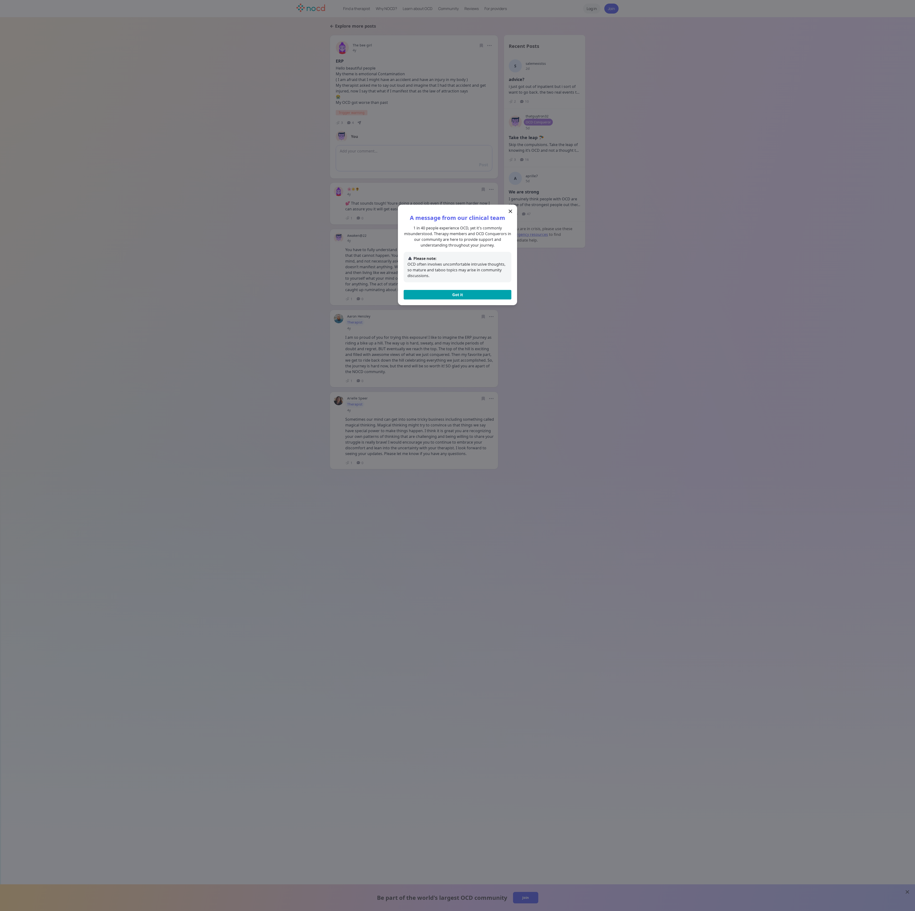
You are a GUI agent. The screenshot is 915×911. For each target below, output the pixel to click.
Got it (457, 294)
